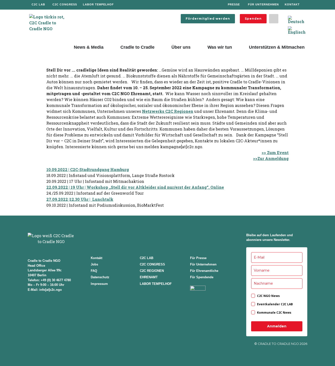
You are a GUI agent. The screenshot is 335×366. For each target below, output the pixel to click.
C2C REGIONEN (152, 271)
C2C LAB (146, 258)
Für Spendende (201, 277)
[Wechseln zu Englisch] (296, 30)
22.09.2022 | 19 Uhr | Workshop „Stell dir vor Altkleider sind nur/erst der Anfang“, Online (135, 187)
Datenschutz (100, 277)
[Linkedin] (173, 4)
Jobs (94, 264)
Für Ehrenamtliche (204, 271)
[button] (273, 18)
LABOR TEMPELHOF (156, 284)
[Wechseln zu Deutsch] (296, 20)
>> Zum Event (275, 152)
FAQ (94, 271)
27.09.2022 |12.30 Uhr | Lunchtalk (79, 199)
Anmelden (276, 326)
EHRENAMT (149, 277)
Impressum (99, 284)
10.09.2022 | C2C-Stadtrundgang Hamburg (87, 169)
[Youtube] (181, 4)
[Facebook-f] (155, 4)
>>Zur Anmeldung (271, 158)
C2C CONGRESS (152, 264)
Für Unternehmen (203, 264)
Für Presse (198, 258)
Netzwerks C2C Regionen (167, 111)
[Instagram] (164, 4)
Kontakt (96, 258)
